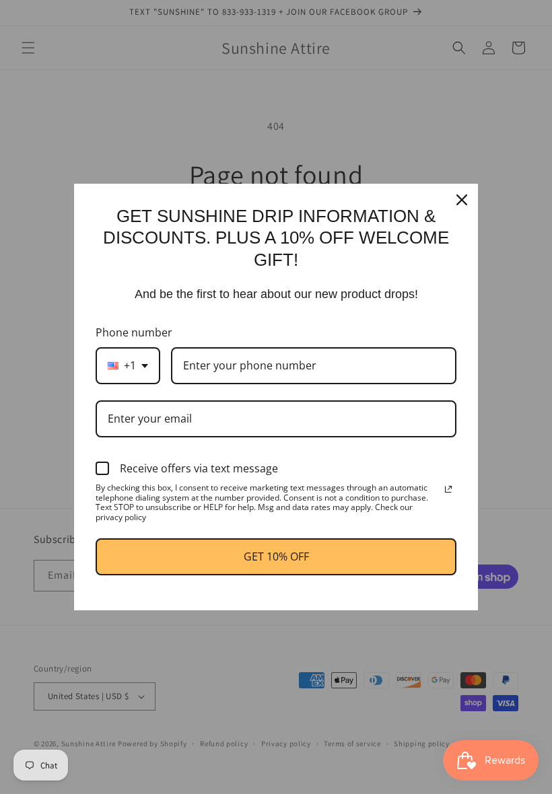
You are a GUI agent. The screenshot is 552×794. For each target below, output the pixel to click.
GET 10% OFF (276, 556)
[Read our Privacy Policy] (448, 489)
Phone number (134, 332)
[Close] (462, 200)
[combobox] (128, 365)
